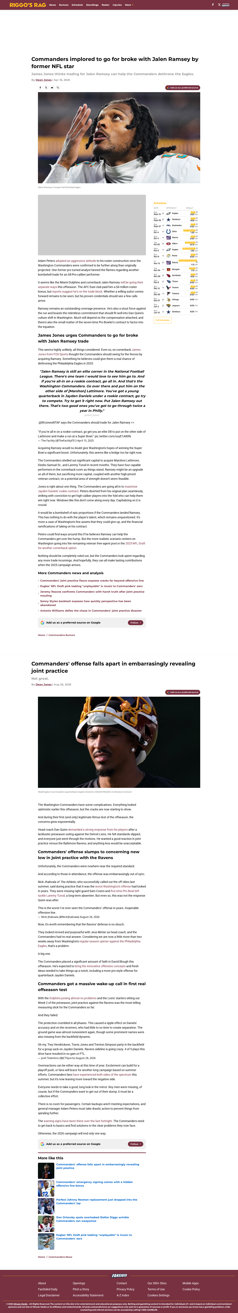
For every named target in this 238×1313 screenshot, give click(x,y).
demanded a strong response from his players (98, 829)
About (42, 1283)
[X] (219, 4)
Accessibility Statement (88, 1295)
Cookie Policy (191, 1289)
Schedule (77, 4)
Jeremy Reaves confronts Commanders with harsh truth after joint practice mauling (92, 593)
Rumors (63, 4)
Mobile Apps (191, 1283)
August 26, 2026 (89, 917)
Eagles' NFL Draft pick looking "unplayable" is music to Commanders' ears (91, 586)
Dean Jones (44, 80)
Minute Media (20, 1304)
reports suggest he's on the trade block (77, 291)
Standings (92, 4)
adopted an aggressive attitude (76, 261)
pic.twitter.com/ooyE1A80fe (113, 436)
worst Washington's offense (113, 886)
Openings (79, 1283)
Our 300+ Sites (157, 1283)
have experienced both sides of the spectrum (102, 1074)
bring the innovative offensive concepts (100, 966)
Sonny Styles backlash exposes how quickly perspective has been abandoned (85, 603)
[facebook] (213, 4)
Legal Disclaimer (49, 1295)
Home (41, 635)
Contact (122, 1283)
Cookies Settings (158, 1295)
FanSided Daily (47, 1289)
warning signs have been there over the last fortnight (78, 1121)
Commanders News (60, 1257)
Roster (105, 4)
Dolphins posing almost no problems (73, 998)
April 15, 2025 (85, 440)
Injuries (117, 4)
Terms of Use (156, 1289)
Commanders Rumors (62, 635)
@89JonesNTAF (49, 422)
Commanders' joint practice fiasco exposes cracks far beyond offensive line (92, 580)
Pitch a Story (81, 1289)
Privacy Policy (125, 1289)
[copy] (58, 87)
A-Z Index (123, 1295)
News (52, 4)
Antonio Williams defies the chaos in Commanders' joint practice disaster (91, 610)
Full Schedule (163, 320)
